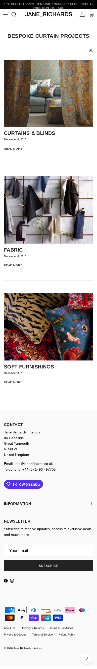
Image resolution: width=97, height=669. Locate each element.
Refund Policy (66, 634)
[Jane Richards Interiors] (48, 14)
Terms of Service (42, 634)
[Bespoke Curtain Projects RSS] (91, 50)
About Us (9, 628)
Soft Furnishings (29, 366)
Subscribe (48, 566)
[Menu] (5, 14)
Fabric (13, 250)
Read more (13, 148)
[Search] (16, 14)
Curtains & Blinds (29, 133)
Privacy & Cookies (15, 634)
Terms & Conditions (61, 628)
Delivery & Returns (32, 628)
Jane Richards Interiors (27, 648)
